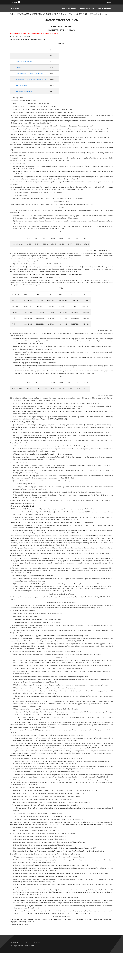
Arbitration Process (22, 85)
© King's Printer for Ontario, (23, 946)
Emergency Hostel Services (24, 62)
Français (108, 2)
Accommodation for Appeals (24, 91)
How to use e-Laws (69, 8)
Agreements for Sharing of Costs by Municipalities (31, 79)
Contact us (36, 942)
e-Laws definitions (87, 8)
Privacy (26, 942)
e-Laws (15, 8)
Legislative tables (104, 8)
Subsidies (18, 68)
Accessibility (15, 942)
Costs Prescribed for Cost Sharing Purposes (29, 73)
